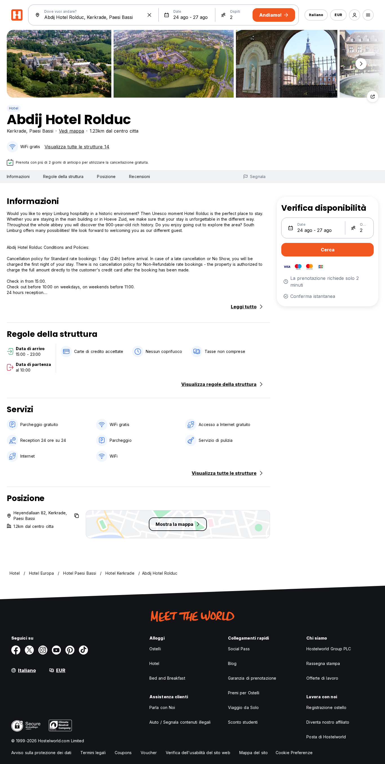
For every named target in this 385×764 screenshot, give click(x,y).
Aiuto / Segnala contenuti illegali (180, 722)
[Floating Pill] (361, 63)
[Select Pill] (354, 15)
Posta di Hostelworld (326, 736)
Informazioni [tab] (18, 176)
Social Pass (239, 648)
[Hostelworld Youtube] (56, 650)
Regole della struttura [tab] (63, 176)
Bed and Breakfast (167, 678)
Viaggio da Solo (243, 707)
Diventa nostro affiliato (327, 722)
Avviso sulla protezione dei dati (41, 752)
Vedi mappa (71, 131)
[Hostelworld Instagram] (42, 650)
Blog (232, 663)
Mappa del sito (253, 752)
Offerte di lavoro (322, 678)
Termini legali (92, 752)
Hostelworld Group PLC (328, 648)
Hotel (13, 108)
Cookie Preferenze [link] (294, 752)
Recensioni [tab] (139, 176)
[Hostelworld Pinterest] (69, 650)
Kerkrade (16, 131)
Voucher (149, 752)
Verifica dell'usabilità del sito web (198, 752)
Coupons (123, 752)
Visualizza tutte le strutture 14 (77, 147)
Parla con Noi (162, 707)
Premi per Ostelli (244, 692)
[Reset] (149, 15)
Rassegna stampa (323, 663)
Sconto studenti (243, 722)
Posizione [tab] (106, 176)
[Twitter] (29, 650)
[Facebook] (15, 650)
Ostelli (155, 648)
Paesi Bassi (41, 131)
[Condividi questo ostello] (372, 96)
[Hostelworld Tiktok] (83, 650)
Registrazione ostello (326, 707)
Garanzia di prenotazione (252, 678)
